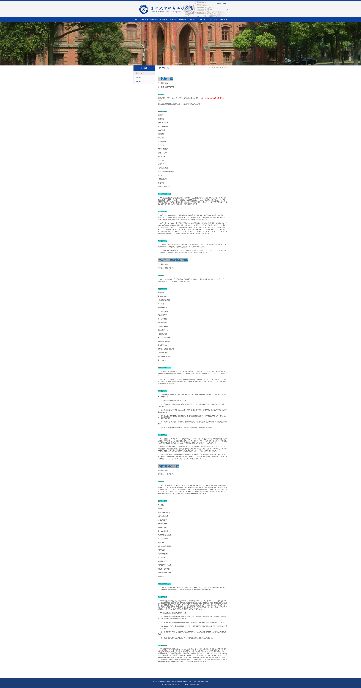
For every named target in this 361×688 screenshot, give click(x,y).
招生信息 (138, 77)
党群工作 (212, 19)
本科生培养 (173, 19)
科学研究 (163, 19)
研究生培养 (182, 19)
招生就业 (222, 19)
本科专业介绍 (140, 73)
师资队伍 (153, 19)
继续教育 (192, 19)
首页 (136, 19)
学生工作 (202, 19)
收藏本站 (219, 3)
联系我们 (225, 3)
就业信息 (138, 81)
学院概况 (143, 19)
